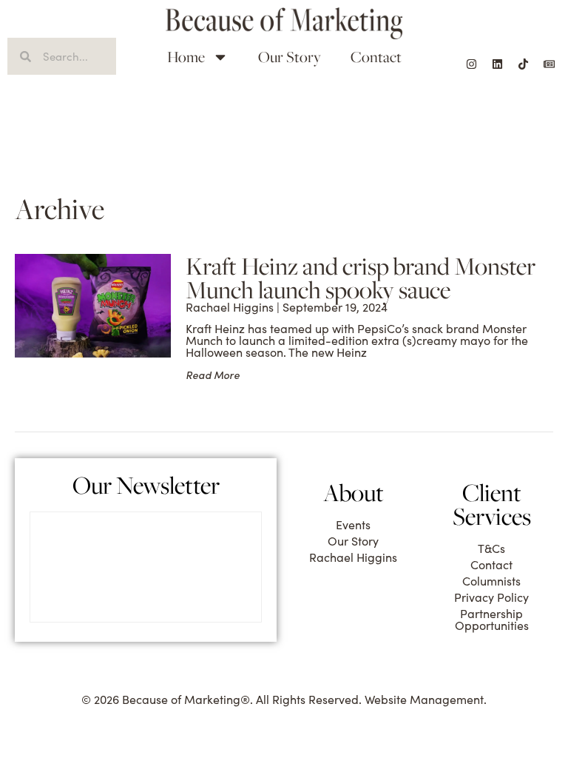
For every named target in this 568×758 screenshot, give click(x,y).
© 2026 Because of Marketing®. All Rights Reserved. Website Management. (284, 699)
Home (186, 57)
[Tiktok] (524, 64)
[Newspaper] (549, 64)
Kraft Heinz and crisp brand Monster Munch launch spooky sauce (360, 277)
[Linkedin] (498, 64)
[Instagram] (472, 64)
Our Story (289, 57)
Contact (376, 57)
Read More (213, 375)
